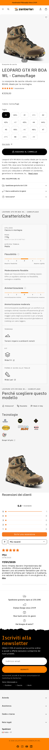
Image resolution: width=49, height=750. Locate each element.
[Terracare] (8, 421)
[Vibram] (8, 428)
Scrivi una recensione (24, 534)
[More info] (18, 254)
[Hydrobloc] (24, 428)
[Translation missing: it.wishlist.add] (46, 17)
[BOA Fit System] (24, 421)
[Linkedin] (31, 746)
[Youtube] (26, 746)
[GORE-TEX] (40, 421)
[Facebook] (17, 746)
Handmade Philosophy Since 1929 (24, 2)
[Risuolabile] (40, 428)
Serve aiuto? (10, 197)
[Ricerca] (8, 9)
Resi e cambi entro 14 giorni (16, 191)
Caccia (19, 685)
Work (29, 685)
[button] (7, 88)
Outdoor (8, 685)
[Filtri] (4, 542)
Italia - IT (8, 732)
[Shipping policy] (24, 598)
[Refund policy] (24, 614)
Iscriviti (24, 669)
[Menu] (3, 9)
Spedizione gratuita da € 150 (16, 185)
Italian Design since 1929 (24, 607)
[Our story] (24, 606)
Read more (33, 173)
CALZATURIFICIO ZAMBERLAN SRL (27, 741)
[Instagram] (22, 746)
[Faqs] (24, 622)
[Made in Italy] (8, 435)
